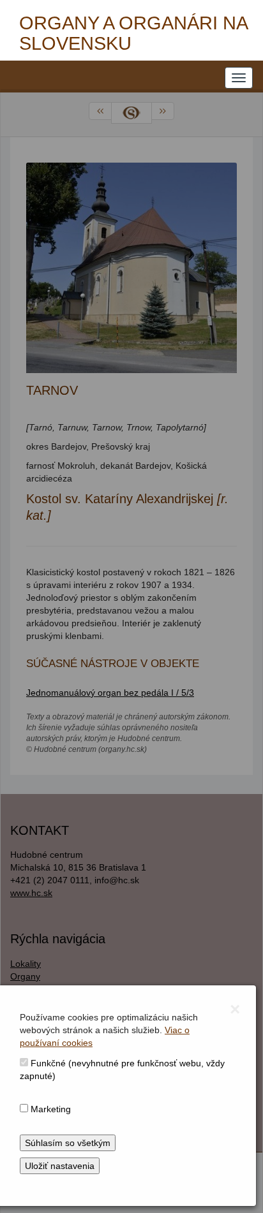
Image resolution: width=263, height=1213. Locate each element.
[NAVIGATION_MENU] (239, 78)
